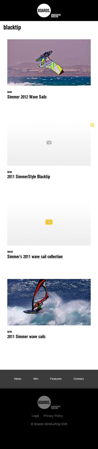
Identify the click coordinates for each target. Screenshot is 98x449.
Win (35, 379)
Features (56, 379)
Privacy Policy (53, 416)
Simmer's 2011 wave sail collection (49, 231)
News (17, 379)
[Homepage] (49, 401)
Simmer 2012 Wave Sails (49, 72)
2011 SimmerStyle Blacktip (49, 151)
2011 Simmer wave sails (49, 311)
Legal (35, 416)
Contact (79, 379)
